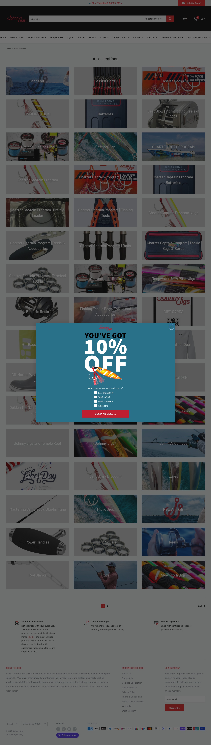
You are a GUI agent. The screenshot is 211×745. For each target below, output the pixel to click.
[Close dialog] (171, 326)
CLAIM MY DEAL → (105, 413)
